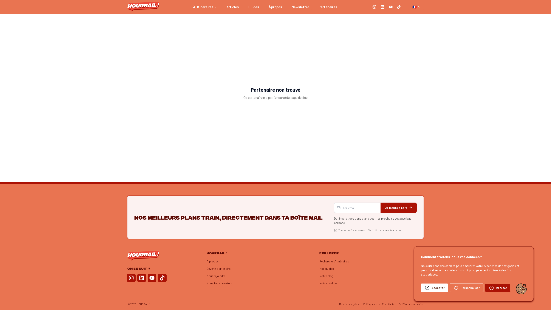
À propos (213, 261)
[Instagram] (374, 7)
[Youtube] (390, 7)
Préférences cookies (411, 303)
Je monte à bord (396, 207)
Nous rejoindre (216, 276)
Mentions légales (349, 303)
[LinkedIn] (382, 7)
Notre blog (326, 276)
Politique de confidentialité (379, 303)
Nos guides (326, 268)
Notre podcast (329, 283)
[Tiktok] (398, 7)
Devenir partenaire (219, 268)
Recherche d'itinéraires (334, 261)
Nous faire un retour (219, 283)
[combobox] (417, 7)
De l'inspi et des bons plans (351, 218)
